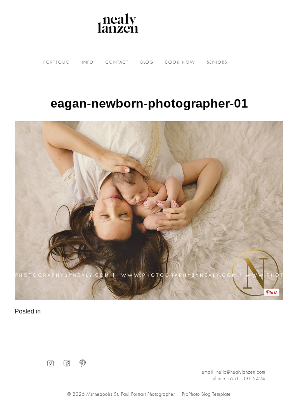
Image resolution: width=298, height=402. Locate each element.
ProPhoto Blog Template (206, 394)
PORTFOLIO (56, 62)
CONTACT (117, 62)
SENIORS (217, 62)
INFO (88, 62)
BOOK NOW (180, 62)
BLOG (147, 62)
